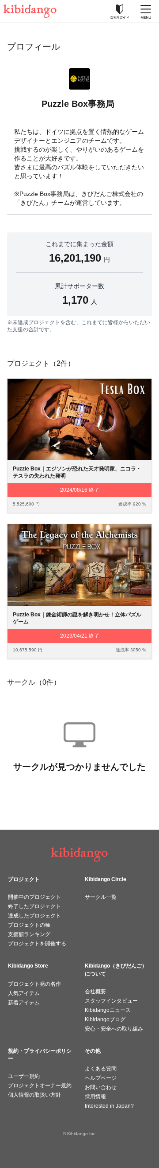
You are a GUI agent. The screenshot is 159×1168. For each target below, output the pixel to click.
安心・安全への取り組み (114, 1029)
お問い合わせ (101, 1087)
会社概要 (95, 991)
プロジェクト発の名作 (34, 984)
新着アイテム (24, 1002)
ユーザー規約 (24, 1076)
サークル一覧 (101, 897)
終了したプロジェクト (34, 906)
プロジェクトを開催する (37, 944)
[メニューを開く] (145, 11)
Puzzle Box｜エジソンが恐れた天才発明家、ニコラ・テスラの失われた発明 (77, 472)
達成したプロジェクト (34, 916)
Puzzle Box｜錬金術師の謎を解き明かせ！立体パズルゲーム (77, 618)
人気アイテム (24, 993)
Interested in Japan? (109, 1106)
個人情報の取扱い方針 (34, 1095)
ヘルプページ (101, 1078)
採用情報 (95, 1097)
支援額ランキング (29, 934)
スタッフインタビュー (111, 1001)
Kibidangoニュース (108, 1010)
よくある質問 (101, 1069)
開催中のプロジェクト (34, 897)
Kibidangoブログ (105, 1019)
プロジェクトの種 (29, 925)
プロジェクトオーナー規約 (40, 1085)
